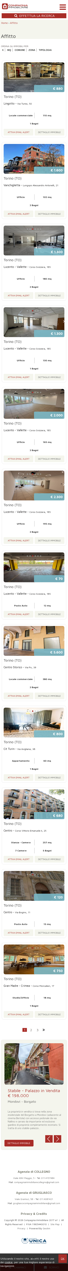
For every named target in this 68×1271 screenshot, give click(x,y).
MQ (9, 50)
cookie (9, 1262)
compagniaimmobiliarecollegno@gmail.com (36, 1182)
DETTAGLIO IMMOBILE (49, 132)
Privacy (21, 1228)
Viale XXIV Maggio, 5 (23, 1178)
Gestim (46, 1228)
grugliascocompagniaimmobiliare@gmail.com (36, 1203)
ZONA (32, 50)
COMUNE (20, 50)
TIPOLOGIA (45, 50)
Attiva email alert (18, 132)
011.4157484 (47, 1178)
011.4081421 (46, 1199)
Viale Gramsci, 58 (24, 1199)
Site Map (55, 1224)
